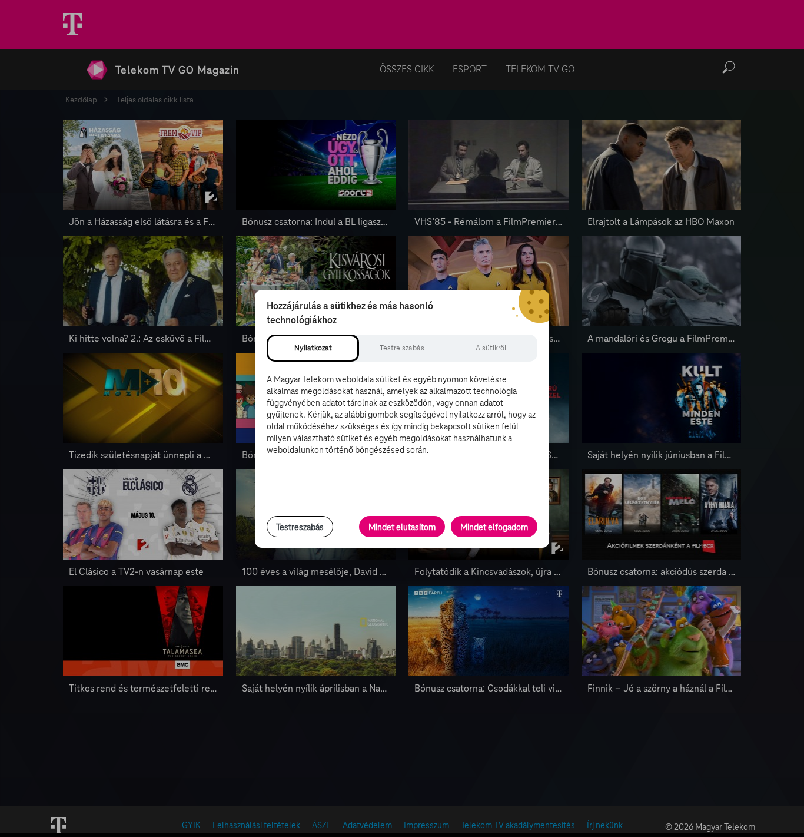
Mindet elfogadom (494, 527)
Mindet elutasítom (402, 527)
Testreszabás (300, 527)
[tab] (312, 348)
